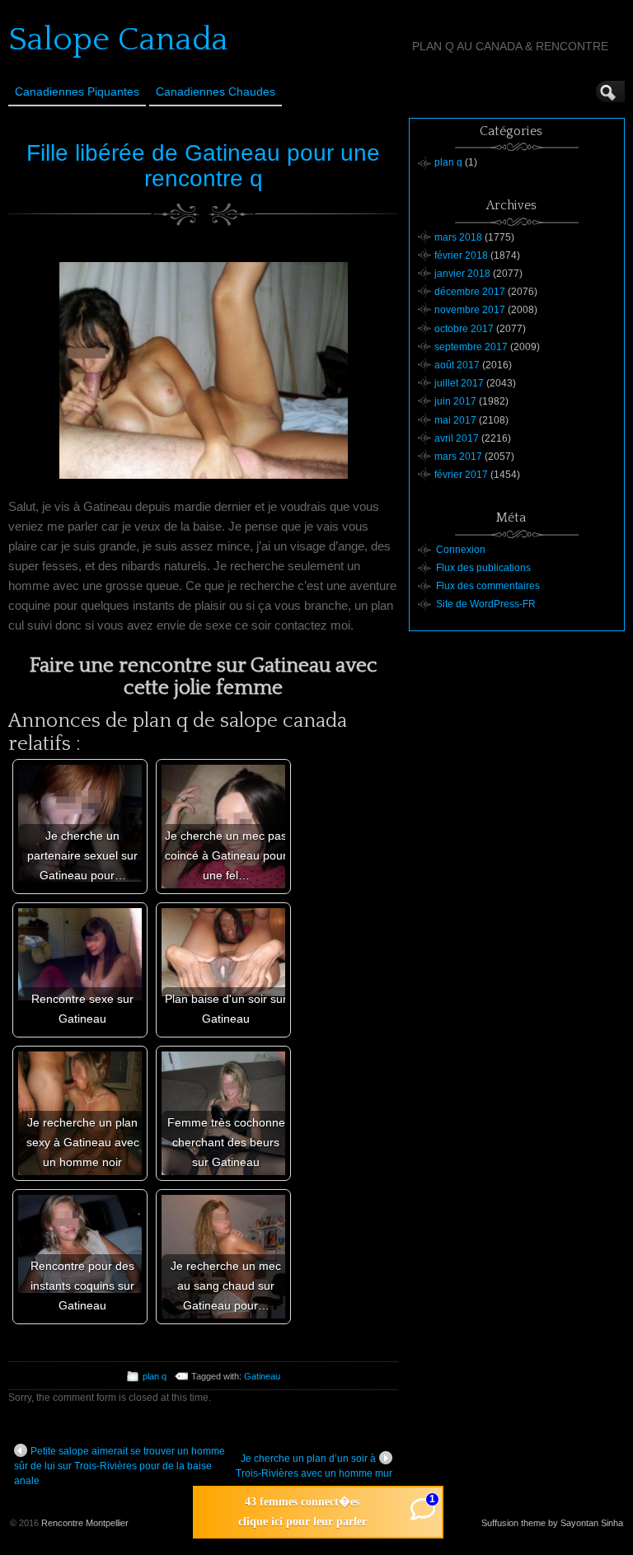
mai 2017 (455, 420)
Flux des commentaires (488, 586)
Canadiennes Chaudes (215, 91)
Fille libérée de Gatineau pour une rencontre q (203, 165)
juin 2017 (455, 401)
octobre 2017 (464, 329)
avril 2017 (456, 438)
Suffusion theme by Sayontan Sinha (552, 1523)
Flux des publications (483, 568)
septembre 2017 (471, 347)
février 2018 (461, 255)
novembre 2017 (469, 310)
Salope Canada (118, 39)
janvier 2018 (462, 273)
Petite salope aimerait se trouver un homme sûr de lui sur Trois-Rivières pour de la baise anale (119, 1466)
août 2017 (457, 365)
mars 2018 (458, 237)
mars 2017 (458, 456)
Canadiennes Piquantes (77, 91)
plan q (154, 1376)
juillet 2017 (459, 383)
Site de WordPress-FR (486, 604)
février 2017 (461, 474)
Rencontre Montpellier (85, 1523)
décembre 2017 (469, 291)
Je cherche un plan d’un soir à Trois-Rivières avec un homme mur (314, 1466)
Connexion (460, 549)
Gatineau (262, 1376)
